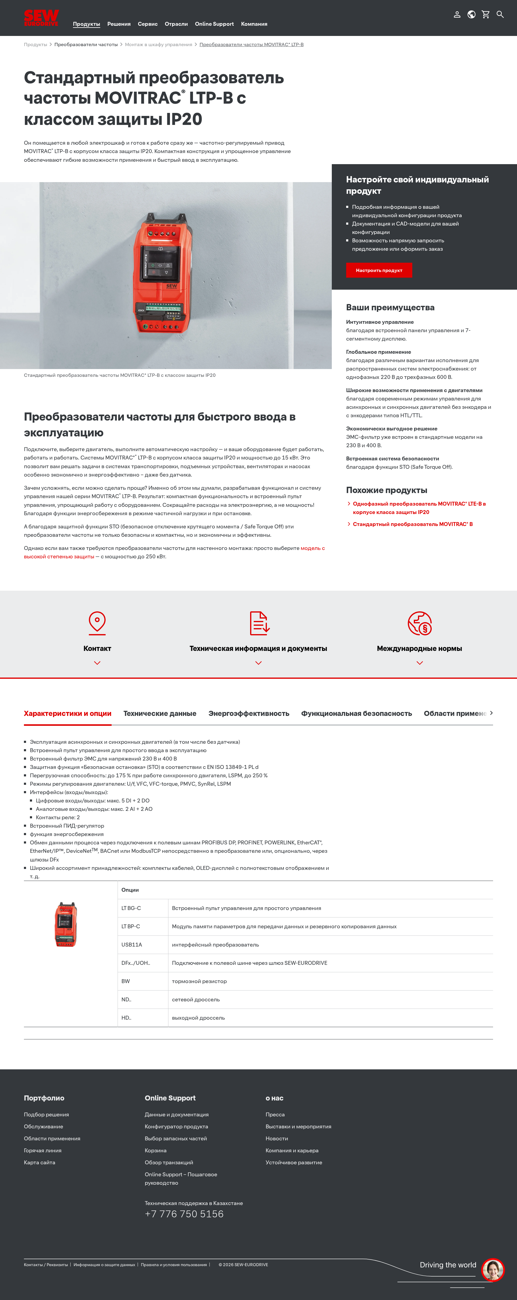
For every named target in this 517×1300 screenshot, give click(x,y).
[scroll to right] (491, 713)
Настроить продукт (379, 270)
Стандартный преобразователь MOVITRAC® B (413, 524)
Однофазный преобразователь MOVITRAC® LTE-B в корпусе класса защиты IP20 (419, 508)
